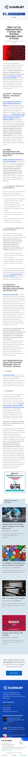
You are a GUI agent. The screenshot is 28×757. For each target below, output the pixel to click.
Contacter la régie (7, 707)
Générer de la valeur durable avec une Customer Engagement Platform (16, 728)
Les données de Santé (9, 375)
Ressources (12, 723)
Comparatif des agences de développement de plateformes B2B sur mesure (15, 719)
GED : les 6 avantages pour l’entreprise (13, 598)
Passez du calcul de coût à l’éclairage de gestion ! (16, 736)
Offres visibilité (6, 705)
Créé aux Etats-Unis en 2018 (10, 294)
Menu (15, 17)
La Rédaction (9, 41)
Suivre (15, 673)
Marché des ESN (6, 709)
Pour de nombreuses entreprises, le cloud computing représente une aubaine (12, 103)
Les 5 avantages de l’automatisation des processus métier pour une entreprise (13, 564)
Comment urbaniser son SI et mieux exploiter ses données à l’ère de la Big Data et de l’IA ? (13, 526)
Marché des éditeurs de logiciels (10, 711)
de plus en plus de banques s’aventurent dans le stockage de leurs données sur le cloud (13, 405)
